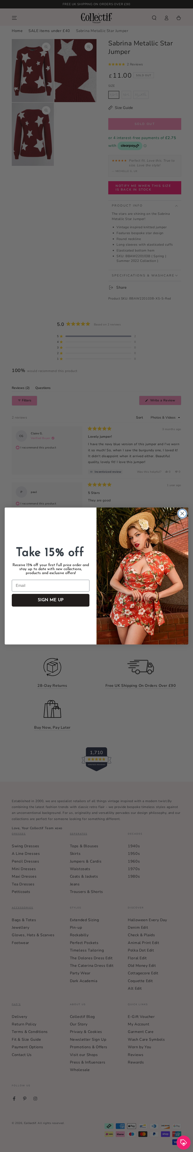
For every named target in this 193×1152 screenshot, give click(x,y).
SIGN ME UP (51, 600)
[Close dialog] (182, 513)
